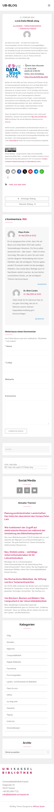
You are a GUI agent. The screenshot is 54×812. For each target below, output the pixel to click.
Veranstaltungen (28, 29)
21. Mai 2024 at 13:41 (32, 294)
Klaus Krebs (23, 232)
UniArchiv (11, 721)
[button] (8, 171)
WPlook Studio (39, 806)
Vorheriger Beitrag (28, 199)
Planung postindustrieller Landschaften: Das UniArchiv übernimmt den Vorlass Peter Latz (26, 516)
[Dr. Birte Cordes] (27, 34)
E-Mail (9, 363)
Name (9, 346)
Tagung (10, 715)
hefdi (11, 185)
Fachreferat (11, 668)
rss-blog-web (12, 701)
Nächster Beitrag (26, 204)
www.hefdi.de (13, 141)
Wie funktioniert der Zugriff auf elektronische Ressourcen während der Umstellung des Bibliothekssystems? (24, 530)
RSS (24, 219)
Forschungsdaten (32, 26)
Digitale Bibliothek (14, 662)
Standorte (11, 708)
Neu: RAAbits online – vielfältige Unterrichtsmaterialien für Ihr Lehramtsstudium (20, 555)
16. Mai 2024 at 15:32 (27, 236)
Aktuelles (10, 642)
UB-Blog (10, 5)
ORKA (9, 695)
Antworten (42, 284)
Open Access (12, 688)
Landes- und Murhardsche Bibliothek (22, 682)
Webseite (9, 379)
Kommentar (10, 396)
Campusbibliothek (14, 655)
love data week (20, 185)
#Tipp (9, 635)
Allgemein (17, 26)
